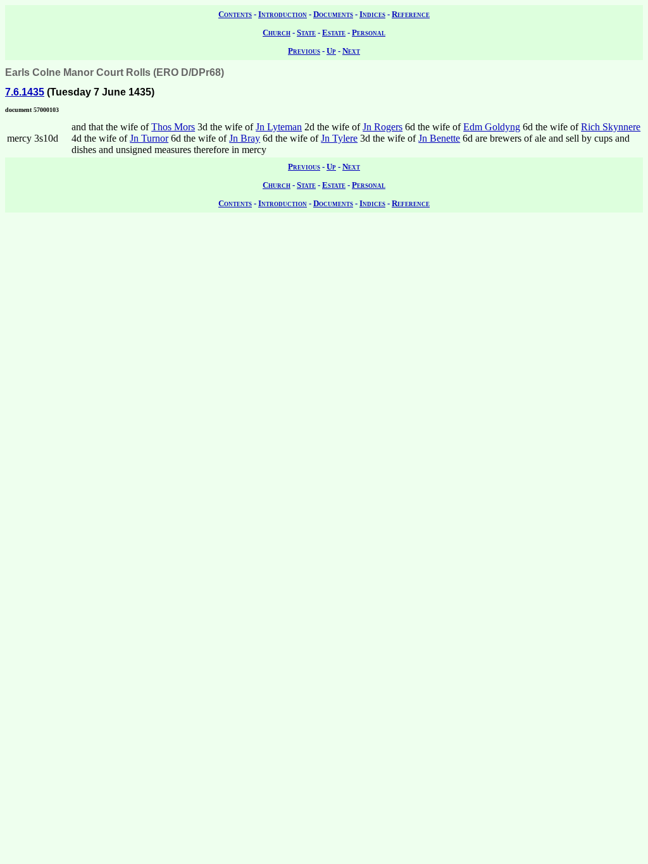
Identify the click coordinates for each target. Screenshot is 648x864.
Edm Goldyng (491, 126)
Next (351, 51)
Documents (333, 14)
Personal (368, 32)
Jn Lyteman (279, 126)
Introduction (282, 14)
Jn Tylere (339, 138)
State (306, 32)
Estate (334, 32)
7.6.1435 (24, 92)
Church (276, 32)
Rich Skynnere (610, 126)
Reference (411, 14)
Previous (304, 51)
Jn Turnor (149, 138)
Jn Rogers (382, 126)
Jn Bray (244, 138)
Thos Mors (173, 126)
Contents (235, 14)
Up (331, 51)
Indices (372, 14)
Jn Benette (439, 138)
